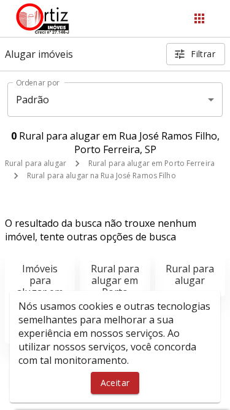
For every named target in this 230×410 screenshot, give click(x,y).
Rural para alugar (35, 163)
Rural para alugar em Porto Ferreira (151, 163)
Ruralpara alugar (190, 274)
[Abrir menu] (199, 18)
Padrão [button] (33, 99)
